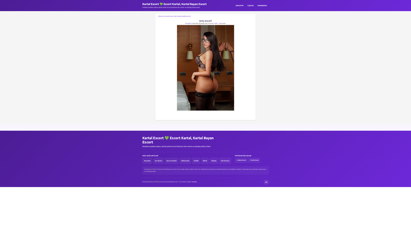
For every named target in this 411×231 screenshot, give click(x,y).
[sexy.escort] (205, 67)
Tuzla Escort (254, 160)
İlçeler (251, 5)
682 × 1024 (218, 23)
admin (189, 23)
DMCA (205, 160)
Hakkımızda (262, 5)
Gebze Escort (241, 160)
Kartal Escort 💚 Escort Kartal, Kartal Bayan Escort (174, 4)
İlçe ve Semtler (172, 160)
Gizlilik (196, 160)
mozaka (194, 181)
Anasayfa (240, 5)
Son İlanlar (158, 160)
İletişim (214, 160)
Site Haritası (225, 160)
